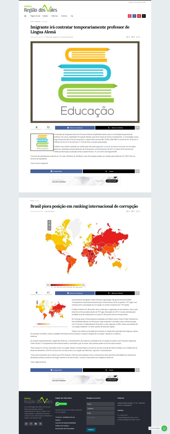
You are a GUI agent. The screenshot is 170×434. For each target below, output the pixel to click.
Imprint (58, 420)
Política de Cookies (62, 426)
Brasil (37, 201)
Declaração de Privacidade (64, 428)
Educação (44, 21)
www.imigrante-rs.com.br (101, 146)
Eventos (64, 16)
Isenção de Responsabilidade (65, 423)
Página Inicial (35, 16)
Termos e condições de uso (65, 417)
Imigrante (56, 37)
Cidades (45, 16)
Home (32, 21)
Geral (52, 211)
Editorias (54, 16)
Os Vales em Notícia (66, 37)
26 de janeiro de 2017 (36, 37)
